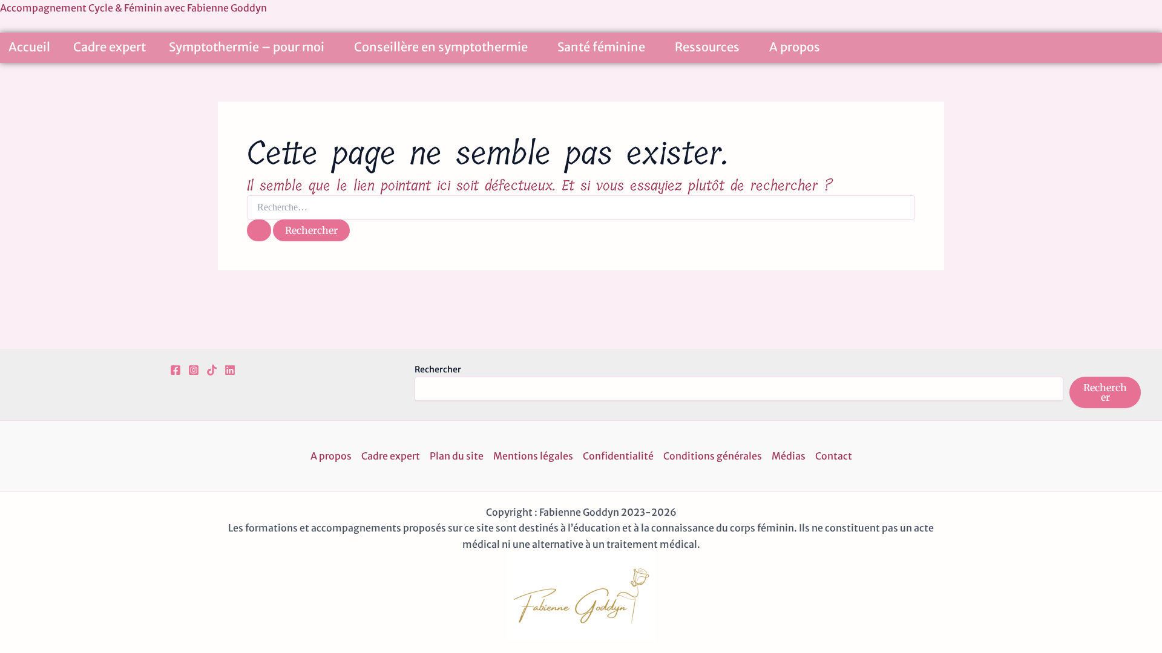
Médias (789, 456)
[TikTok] (211, 370)
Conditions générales (712, 456)
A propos (794, 46)
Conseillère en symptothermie (441, 46)
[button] (329, 49)
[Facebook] (175, 370)
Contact (833, 456)
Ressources (707, 46)
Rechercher (438, 369)
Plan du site (457, 456)
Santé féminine (601, 46)
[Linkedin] (230, 370)
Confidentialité (618, 456)
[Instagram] (193, 370)
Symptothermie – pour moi (246, 46)
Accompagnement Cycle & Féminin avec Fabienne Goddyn (133, 8)
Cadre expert (109, 46)
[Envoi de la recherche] (259, 230)
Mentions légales (533, 456)
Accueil (29, 46)
